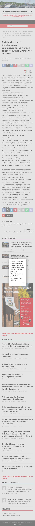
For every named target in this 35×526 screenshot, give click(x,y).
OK (23, 283)
